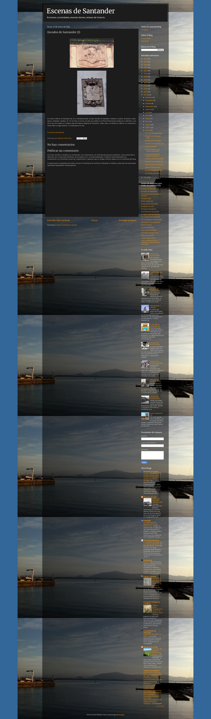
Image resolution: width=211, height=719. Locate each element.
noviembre (149, 100)
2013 (146, 177)
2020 (146, 77)
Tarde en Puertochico (153, 167)
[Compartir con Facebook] (84, 138)
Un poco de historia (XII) (154, 170)
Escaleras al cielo (147, 206)
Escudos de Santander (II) (154, 143)
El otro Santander (147, 227)
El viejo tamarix (150, 146)
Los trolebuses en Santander (151, 220)
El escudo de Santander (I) (155, 325)
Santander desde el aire (149, 233)
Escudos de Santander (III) (153, 137)
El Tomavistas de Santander (150, 632)
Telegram (144, 30)
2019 (146, 80)
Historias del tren (150, 497)
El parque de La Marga (153, 141)
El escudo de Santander (149, 204)
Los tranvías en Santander (150, 217)
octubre (148, 103)
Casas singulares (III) (156, 273)
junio (147, 115)
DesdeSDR (147, 520)
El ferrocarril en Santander (151, 222)
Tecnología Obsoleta (151, 540)
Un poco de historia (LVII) (155, 290)
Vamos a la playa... (148, 235)
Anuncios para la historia (154, 164)
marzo (148, 124)
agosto (148, 109)
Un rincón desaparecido (153, 133)
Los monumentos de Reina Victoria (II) (152, 150)
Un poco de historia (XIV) (155, 255)
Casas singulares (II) (156, 414)
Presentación (146, 38)
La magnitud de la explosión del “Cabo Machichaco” (150, 524)
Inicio (94, 220)
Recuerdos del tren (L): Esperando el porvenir (157, 651)
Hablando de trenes (151, 647)
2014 (146, 95)
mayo (147, 118)
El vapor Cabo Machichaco (150, 214)
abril (147, 121)
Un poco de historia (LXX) (155, 344)
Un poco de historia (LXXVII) (156, 362)
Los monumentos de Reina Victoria (151, 195)
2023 (146, 68)
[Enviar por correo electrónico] (77, 138)
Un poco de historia (148, 189)
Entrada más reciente (58, 220)
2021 (146, 74)
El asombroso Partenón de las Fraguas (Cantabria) (153, 543)
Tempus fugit (146, 198)
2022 (146, 71)
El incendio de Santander (150, 212)
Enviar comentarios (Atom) (67, 225)
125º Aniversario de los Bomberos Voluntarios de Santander (150, 242)
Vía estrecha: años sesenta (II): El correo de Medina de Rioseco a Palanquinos (156, 582)
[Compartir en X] (82, 138)
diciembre (149, 97)
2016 (146, 89)
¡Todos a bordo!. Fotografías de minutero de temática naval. (157, 609)
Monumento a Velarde (155, 306)
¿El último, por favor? (153, 173)
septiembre (149, 106)
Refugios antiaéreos (148, 209)
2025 (146, 62)
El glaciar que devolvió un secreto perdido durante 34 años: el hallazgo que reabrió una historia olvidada (152, 477)
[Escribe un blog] (80, 138)
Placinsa (147, 562)
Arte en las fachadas (148, 230)
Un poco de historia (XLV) (155, 397)
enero (147, 130)
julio (147, 112)
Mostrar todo (160, 706)
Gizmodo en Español (151, 472)
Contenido (145, 41)
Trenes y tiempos (150, 576)
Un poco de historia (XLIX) (155, 380)
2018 (146, 83)
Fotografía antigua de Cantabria (152, 603)
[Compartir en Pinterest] (86, 138)
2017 (145, 86)
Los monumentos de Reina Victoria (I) (152, 155)
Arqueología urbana (148, 238)
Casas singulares (147, 201)
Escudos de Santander (149, 191)
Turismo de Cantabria (151, 671)
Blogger (121, 715)
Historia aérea (146, 225)
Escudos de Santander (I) (154, 162)
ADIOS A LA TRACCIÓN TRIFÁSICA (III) (157, 500)
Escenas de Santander (81, 11)
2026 (146, 59)
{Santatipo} (148, 560)
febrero (148, 127)
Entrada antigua (127, 220)
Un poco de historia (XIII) (154, 159)
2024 (146, 65)
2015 (146, 92)
